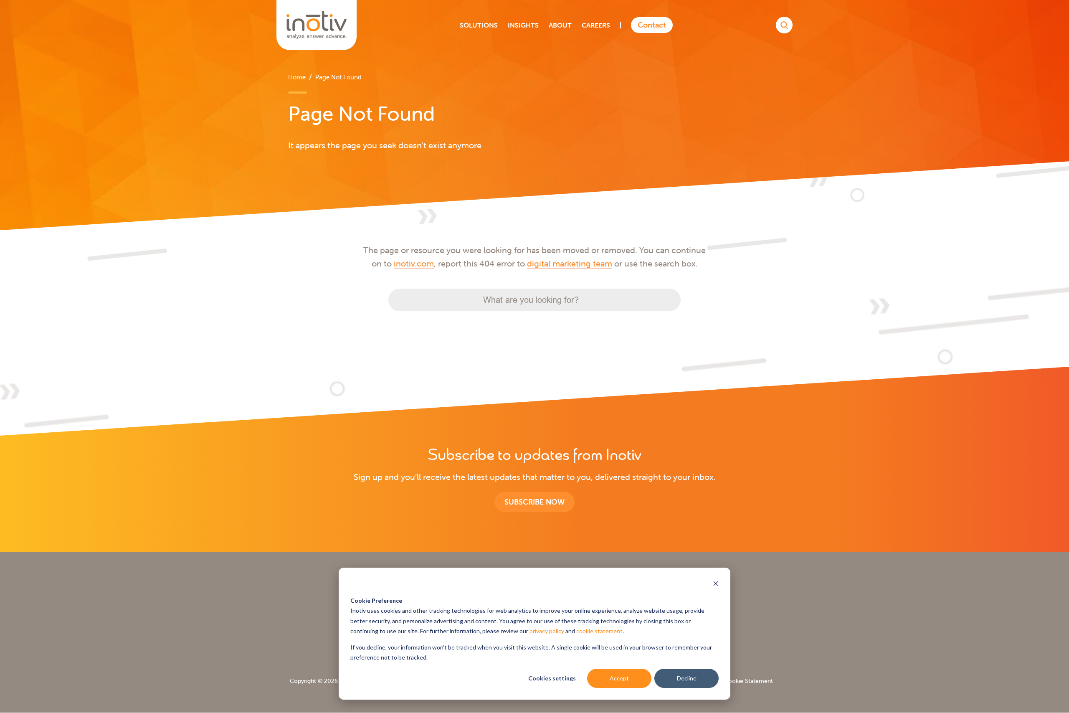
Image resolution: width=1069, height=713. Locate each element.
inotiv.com (414, 263)
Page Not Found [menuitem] (338, 77)
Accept (619, 678)
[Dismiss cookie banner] (716, 584)
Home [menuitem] (297, 77)
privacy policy (546, 630)
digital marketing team (569, 263)
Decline (687, 678)
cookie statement (599, 630)
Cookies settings (552, 678)
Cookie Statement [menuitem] (748, 681)
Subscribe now (534, 502)
